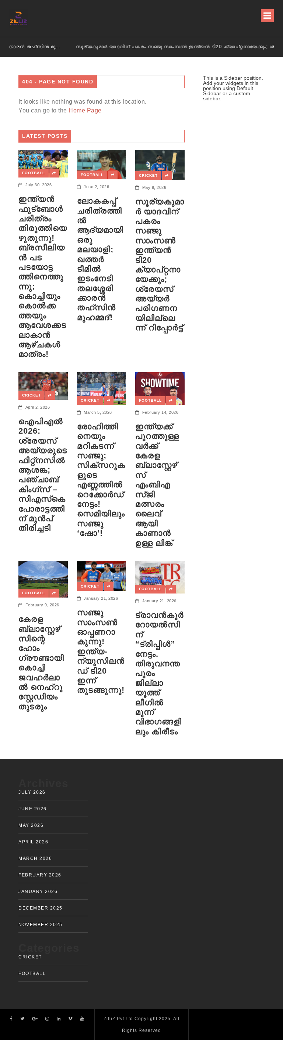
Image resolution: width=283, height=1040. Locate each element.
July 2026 (32, 792)
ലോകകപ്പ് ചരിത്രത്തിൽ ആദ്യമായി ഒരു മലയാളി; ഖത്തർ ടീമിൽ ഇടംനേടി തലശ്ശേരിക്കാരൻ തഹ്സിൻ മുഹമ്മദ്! (100, 259)
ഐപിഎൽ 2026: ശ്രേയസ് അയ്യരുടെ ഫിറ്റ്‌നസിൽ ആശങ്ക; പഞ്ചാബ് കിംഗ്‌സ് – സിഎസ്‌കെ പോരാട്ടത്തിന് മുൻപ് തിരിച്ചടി (42, 474)
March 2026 (35, 858)
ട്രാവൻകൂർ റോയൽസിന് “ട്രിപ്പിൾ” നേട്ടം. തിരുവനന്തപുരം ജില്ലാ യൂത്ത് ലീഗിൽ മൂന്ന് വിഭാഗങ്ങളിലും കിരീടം (159, 673)
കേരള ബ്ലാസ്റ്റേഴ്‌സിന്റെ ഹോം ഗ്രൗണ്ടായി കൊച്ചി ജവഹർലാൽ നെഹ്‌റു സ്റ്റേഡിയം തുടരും (41, 662)
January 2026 (37, 891)
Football (33, 173)
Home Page (85, 110)
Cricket (148, 175)
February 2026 (40, 875)
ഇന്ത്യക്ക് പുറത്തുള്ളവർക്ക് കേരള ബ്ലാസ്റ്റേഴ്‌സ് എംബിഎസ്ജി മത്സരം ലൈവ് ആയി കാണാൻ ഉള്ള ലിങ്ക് (157, 485)
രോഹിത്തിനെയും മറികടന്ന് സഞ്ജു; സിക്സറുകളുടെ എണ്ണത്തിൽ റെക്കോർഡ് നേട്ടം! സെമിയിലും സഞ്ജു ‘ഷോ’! (101, 480)
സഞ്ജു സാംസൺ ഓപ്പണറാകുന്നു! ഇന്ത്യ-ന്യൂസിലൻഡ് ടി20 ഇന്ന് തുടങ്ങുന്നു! (101, 651)
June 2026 (32, 808)
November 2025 (40, 924)
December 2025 (40, 908)
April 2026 (33, 841)
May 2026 (30, 825)
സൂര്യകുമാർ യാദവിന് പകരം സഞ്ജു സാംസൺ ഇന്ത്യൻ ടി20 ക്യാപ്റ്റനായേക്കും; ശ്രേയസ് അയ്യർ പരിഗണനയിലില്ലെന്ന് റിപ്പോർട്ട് (151, 46)
